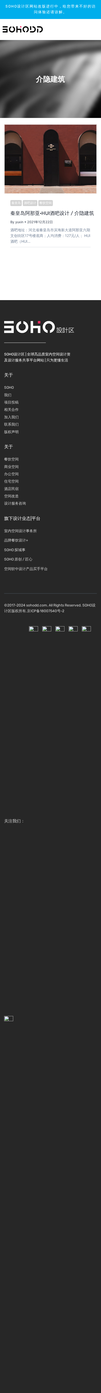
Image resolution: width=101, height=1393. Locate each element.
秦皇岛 (16, 202)
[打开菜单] (81, 29)
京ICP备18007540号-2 (45, 611)
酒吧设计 (30, 202)
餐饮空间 (45, 202)
